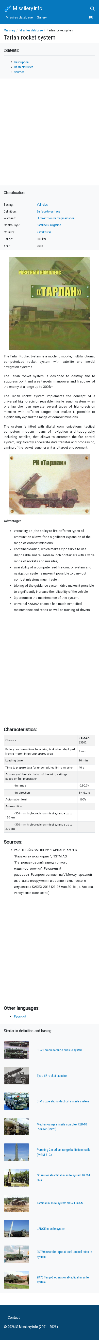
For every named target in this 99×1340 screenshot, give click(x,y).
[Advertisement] (49, 668)
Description (21, 62)
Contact (14, 1317)
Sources (19, 72)
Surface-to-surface (48, 211)
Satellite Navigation (49, 225)
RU (91, 17)
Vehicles (42, 204)
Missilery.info (26, 8)
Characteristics (23, 67)
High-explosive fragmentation (56, 218)
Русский (20, 1016)
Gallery (42, 17)
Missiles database (19, 17)
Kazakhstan (44, 232)
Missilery (9, 30)
